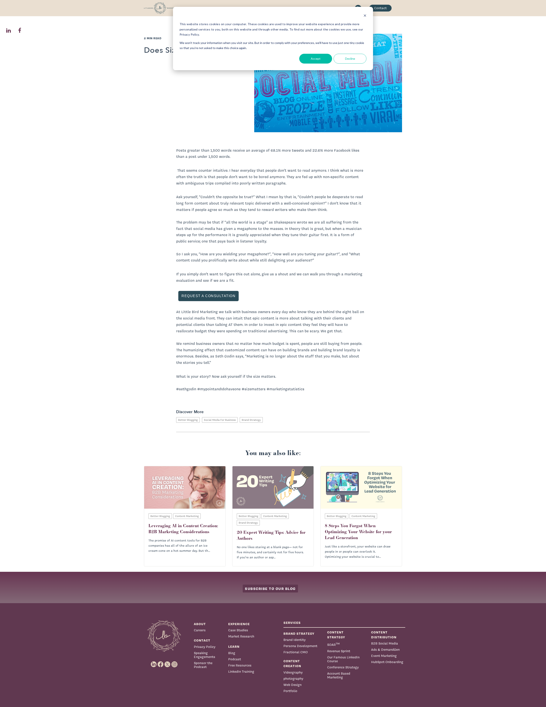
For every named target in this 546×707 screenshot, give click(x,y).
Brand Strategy (251, 420)
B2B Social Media (384, 643)
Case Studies (238, 630)
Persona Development (300, 646)
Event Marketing (384, 655)
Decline (350, 58)
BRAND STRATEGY (298, 633)
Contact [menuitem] (380, 8)
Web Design (292, 684)
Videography (293, 672)
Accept (316, 58)
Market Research (241, 636)
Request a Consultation (208, 296)
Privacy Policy (204, 647)
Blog (231, 653)
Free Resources (239, 665)
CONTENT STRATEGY (336, 634)
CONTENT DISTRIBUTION (383, 634)
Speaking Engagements (204, 655)
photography (293, 678)
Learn (234, 646)
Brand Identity (294, 639)
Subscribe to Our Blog (270, 588)
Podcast (234, 659)
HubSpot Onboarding (387, 662)
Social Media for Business (220, 420)
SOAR (333, 644)
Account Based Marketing (338, 675)
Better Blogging (188, 420)
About (200, 624)
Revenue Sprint (338, 651)
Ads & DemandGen (385, 649)
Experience (239, 624)
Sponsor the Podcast (203, 665)
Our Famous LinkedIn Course (343, 659)
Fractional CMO (295, 652)
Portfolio (290, 691)
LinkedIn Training (241, 671)
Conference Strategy (343, 667)
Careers (200, 630)
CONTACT (202, 640)
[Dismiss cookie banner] (364, 16)
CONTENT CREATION (292, 663)
